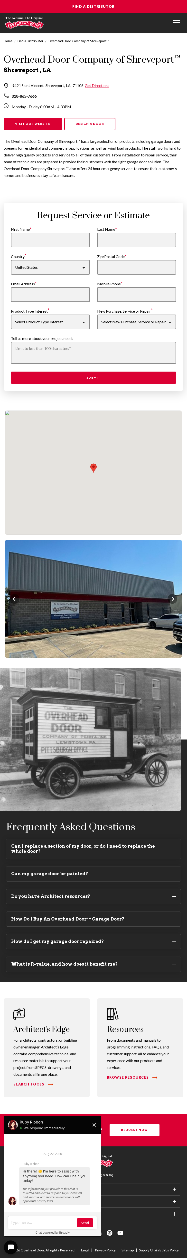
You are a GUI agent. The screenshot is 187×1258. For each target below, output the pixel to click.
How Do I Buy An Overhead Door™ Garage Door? (67, 919)
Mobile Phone (109, 283)
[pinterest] (109, 1234)
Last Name (106, 229)
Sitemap (128, 1250)
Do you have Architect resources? (50, 896)
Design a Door (90, 123)
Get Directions (97, 85)
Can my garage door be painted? (49, 873)
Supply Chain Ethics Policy (159, 1250)
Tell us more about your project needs (42, 338)
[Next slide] (172, 599)
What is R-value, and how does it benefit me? (64, 964)
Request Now (134, 1130)
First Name (20, 229)
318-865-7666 (24, 96)
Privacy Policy (105, 1250)
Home (8, 41)
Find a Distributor (93, 6)
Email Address (23, 283)
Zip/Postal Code (111, 256)
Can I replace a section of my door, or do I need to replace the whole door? (83, 849)
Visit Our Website (32, 123)
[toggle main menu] (176, 22)
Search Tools (29, 1084)
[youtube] (120, 1234)
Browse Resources (128, 1077)
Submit (93, 377)
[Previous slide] (14, 599)
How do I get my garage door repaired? (57, 941)
